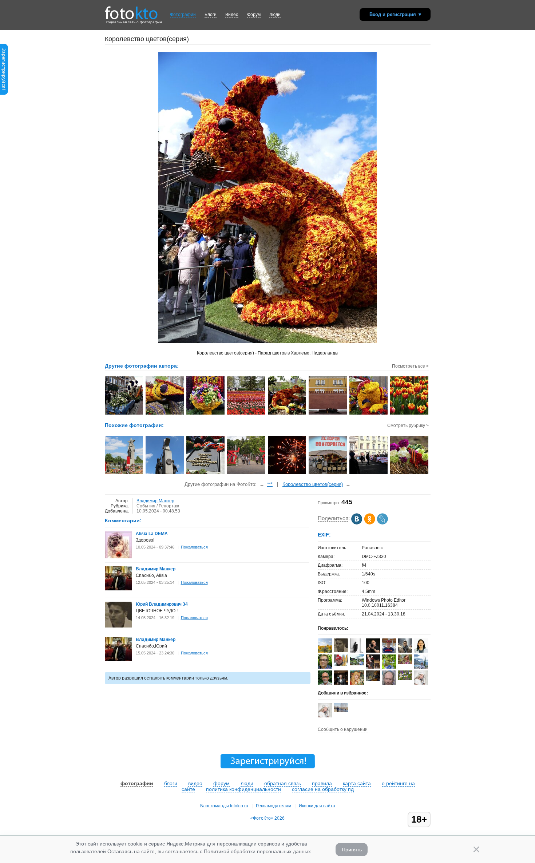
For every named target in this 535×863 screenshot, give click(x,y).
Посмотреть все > (410, 366)
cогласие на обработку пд (323, 789)
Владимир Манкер (155, 500)
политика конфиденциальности (243, 789)
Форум (254, 14)
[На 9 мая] (246, 473)
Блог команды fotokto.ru (224, 805)
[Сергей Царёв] (405, 652)
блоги (170, 783)
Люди (275, 14)
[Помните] (124, 473)
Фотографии (183, 14)
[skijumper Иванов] (341, 664)
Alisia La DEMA (152, 533)
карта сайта (357, 783)
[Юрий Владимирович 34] (118, 626)
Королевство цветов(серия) (312, 484)
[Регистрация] (4, 93)
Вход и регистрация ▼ (395, 14)
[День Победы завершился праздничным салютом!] (287, 473)
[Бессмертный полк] (368, 473)
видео (195, 783)
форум (221, 783)
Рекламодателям (273, 805)
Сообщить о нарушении (343, 729)
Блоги (211, 14)
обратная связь (282, 783)
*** (270, 484)
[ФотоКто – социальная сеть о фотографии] (131, 10)
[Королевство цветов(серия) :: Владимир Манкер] (124, 413)
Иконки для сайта (317, 805)
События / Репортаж (157, 505)
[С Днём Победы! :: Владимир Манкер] (328, 413)
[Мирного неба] (409, 473)
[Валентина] (405, 678)
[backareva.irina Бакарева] (357, 663)
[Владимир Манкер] (118, 588)
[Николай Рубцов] (421, 651)
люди (247, 783)
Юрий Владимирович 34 (162, 604)
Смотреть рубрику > (408, 425)
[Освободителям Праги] (165, 473)
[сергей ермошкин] (341, 710)
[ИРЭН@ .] (405, 662)
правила (322, 783)
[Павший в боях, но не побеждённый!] (205, 473)
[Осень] (373, 679)
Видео (231, 14)
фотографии (136, 783)
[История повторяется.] (328, 473)
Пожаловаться (194, 547)
